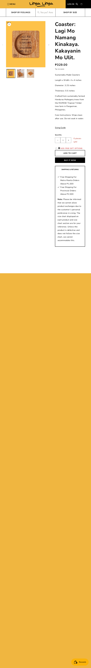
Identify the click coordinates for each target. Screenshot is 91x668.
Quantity (58, 135)
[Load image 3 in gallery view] (30, 73)
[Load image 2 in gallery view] (20, 73)
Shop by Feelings (20, 12)
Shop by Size (70, 12)
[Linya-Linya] (41, 4)
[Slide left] (2, 44)
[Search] (76, 4)
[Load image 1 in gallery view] (11, 73)
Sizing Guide (60, 127)
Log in (70, 4)
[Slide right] (48, 44)
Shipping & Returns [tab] (70, 169)
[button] (81, 4)
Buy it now (70, 160)
